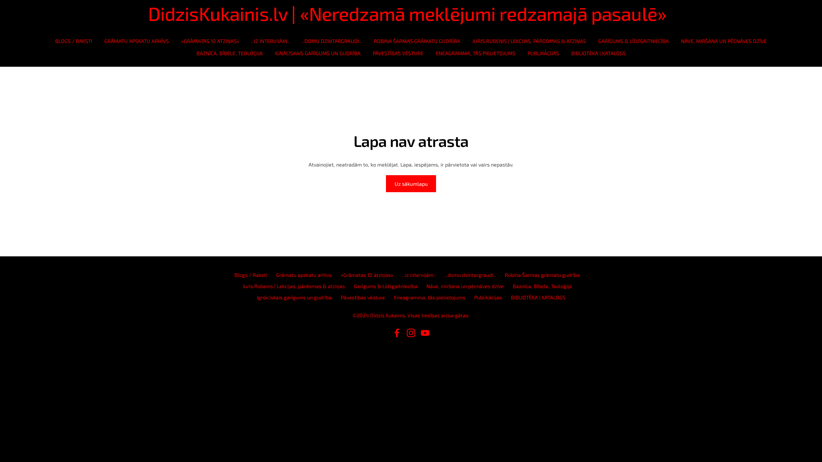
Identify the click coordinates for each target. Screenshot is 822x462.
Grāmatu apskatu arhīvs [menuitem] (136, 41)
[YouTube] (425, 332)
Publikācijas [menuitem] (543, 53)
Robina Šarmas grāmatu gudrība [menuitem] (417, 41)
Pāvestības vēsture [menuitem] (398, 53)
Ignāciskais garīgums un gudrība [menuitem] (318, 53)
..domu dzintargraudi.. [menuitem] (332, 41)
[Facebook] (396, 332)
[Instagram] (411, 332)
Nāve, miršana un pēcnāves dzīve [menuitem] (724, 41)
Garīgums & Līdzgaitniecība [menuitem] (633, 41)
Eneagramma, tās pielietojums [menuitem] (475, 53)
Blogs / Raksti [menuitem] (73, 41)
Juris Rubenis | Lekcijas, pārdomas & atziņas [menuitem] (529, 41)
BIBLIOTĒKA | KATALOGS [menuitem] (598, 53)
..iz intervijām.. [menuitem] (270, 41)
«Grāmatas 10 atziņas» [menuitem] (210, 41)
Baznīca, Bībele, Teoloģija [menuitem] (230, 53)
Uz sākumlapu (411, 184)
